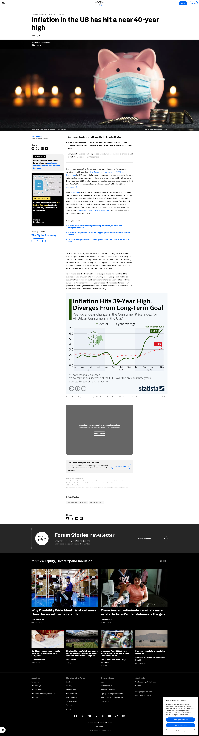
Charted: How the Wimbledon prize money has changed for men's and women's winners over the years (82, 653)
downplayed (71, 187)
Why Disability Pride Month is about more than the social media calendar (64, 612)
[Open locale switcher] (2, 730)
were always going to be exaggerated (93, 210)
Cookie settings (181, 731)
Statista (36, 45)
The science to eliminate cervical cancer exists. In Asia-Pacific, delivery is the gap (133, 612)
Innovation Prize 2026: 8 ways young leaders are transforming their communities (115, 653)
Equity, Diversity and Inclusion (48, 14)
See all (163, 561)
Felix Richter (37, 136)
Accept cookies (99, 433)
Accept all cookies (180, 725)
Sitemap (99, 727)
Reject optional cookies (180, 719)
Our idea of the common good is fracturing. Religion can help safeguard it (46, 653)
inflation (75, 192)
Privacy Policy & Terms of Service (99, 723)
